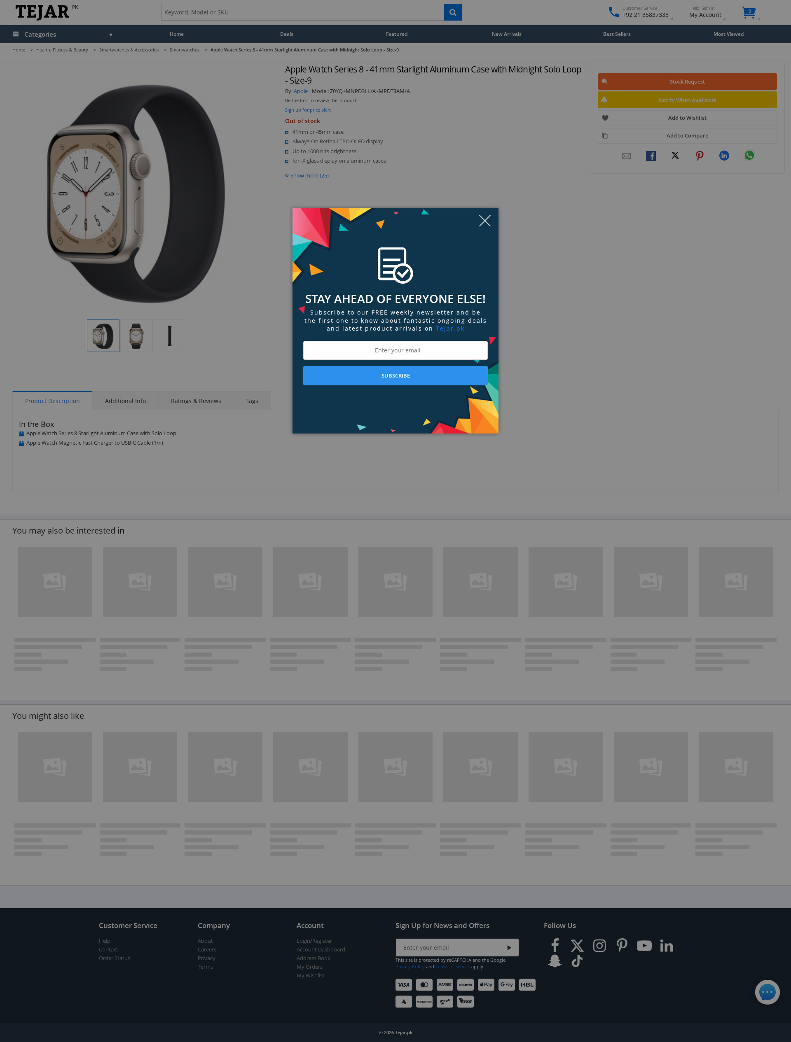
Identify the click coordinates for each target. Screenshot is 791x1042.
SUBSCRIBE (395, 375)
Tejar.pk (450, 328)
